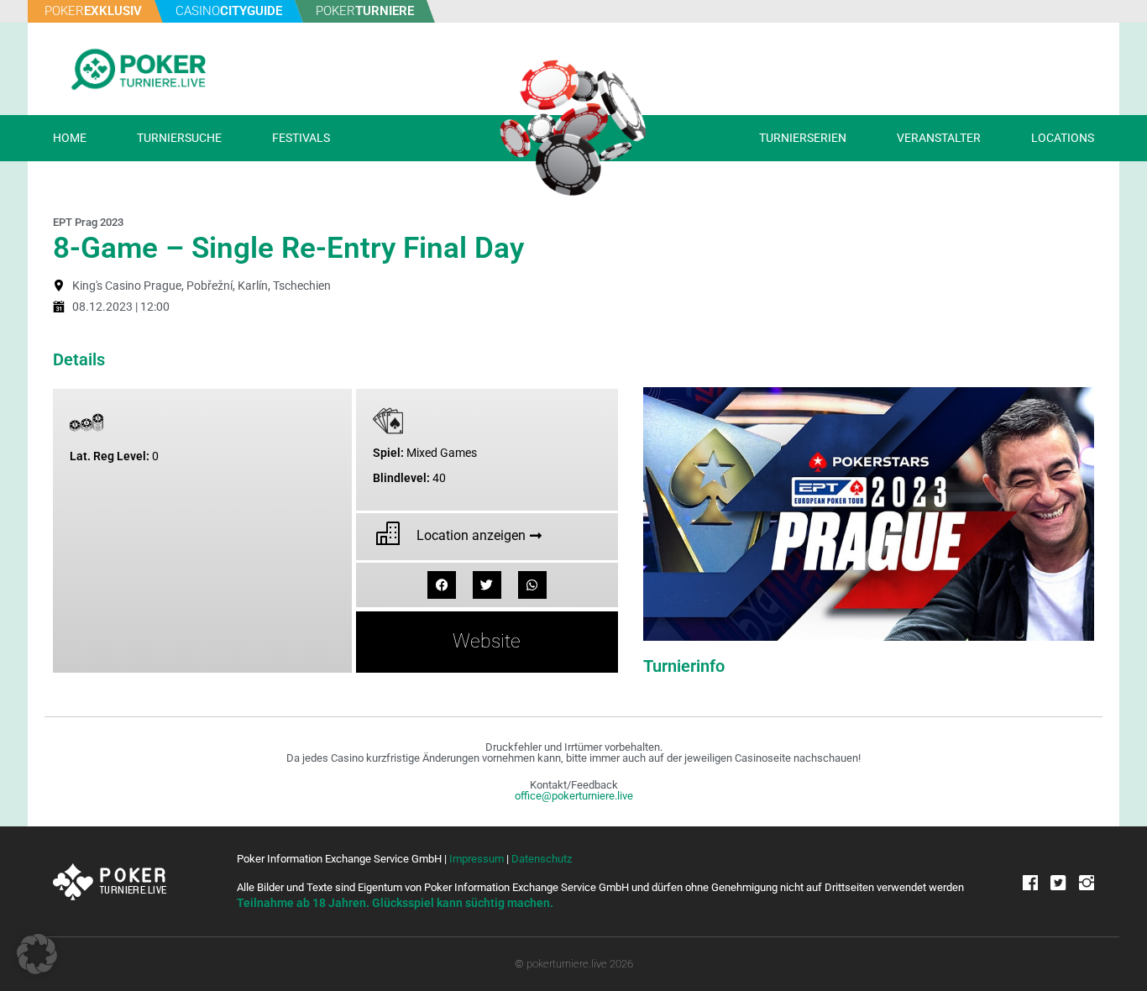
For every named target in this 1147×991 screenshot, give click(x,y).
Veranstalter (939, 137)
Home (69, 137)
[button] (441, 585)
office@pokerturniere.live (574, 795)
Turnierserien (802, 137)
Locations (1062, 137)
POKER (93, 10)
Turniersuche (179, 137)
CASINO (228, 10)
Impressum (476, 858)
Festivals (301, 137)
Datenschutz (541, 858)
